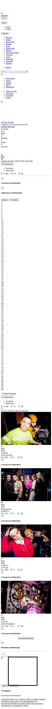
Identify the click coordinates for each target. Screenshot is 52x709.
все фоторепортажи (26, 638)
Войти (8, 67)
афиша (8, 83)
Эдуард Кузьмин (9, 393)
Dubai (8, 40)
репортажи (10, 78)
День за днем (11, 91)
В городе (9, 95)
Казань (8, 44)
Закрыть (5, 200)
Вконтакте (10, 170)
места (8, 85)
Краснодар (10, 48)
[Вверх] (7, 656)
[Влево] (2, 656)
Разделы (4, 15)
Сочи (8, 57)
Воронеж (9, 59)
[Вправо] (4, 656)
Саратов (5, 33)
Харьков (9, 61)
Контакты (10, 87)
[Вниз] (9, 656)
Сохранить (14, 200)
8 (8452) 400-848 (7, 127)
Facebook (9, 168)
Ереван (9, 63)
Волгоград (10, 42)
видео (8, 81)
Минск (8, 50)
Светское (9, 93)
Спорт (8, 98)
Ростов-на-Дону (12, 53)
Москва (9, 38)
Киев (8, 46)
